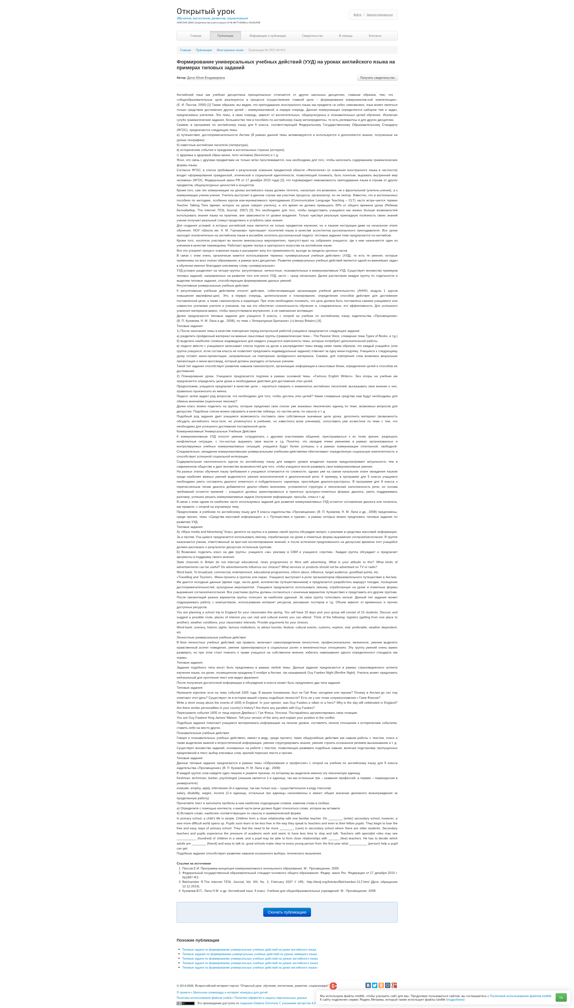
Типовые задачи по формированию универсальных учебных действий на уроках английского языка (250, 958)
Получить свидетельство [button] (377, 77)
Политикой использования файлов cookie (520, 995)
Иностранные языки (230, 50)
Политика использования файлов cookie (204, 997)
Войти (357, 14)
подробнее (455, 999)
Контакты (375, 35)
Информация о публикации (268, 35)
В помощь (346, 35)
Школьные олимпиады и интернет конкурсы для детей (230, 992)
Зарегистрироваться (380, 14)
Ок (561, 997)
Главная (195, 35)
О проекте (183, 992)
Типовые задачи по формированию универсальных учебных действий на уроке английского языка (249, 949)
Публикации (225, 35)
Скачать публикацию (287, 912)
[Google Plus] (394, 985)
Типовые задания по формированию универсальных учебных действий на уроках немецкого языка (249, 954)
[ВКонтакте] (368, 985)
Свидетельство (312, 35)
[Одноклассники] (381, 985)
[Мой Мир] (387, 985)
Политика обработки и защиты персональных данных (271, 997)
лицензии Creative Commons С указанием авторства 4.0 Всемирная (286, 1003)
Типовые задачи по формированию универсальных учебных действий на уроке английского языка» (250, 967)
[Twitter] (374, 985)
